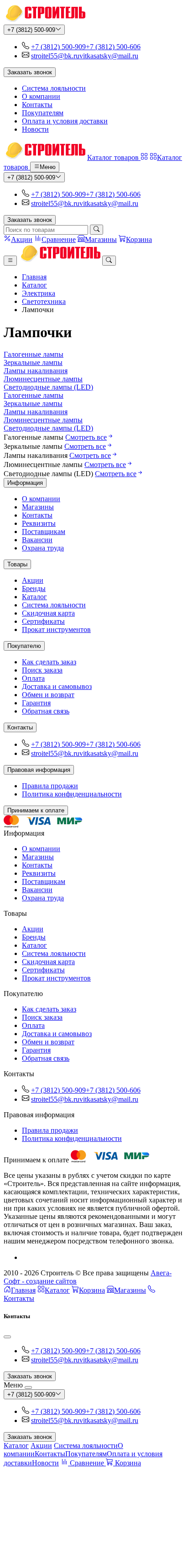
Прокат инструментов (56, 629)
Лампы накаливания (36, 371)
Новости (35, 129)
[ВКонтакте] (25, 1257)
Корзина (92, 1290)
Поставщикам (43, 531)
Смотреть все (86, 437)
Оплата (33, 678)
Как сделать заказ (49, 662)
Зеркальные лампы (33, 362)
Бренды (34, 588)
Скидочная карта (48, 613)
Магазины (38, 507)
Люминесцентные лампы (43, 379)
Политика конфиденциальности (72, 794)
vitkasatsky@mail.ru (108, 56)
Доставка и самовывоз (57, 686)
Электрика (38, 293)
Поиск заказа (42, 670)
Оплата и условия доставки (65, 121)
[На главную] (44, 20)
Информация (25, 482)
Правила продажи (50, 786)
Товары (17, 564)
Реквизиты (39, 523)
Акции (32, 580)
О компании (41, 96)
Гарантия (36, 703)
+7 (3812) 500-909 (31, 29)
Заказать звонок (29, 72)
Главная (34, 277)
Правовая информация (38, 769)
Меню (48, 167)
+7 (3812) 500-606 (113, 47)
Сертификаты (43, 621)
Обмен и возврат (48, 695)
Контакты (37, 104)
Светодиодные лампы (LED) (48, 387)
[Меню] (10, 261)
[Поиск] (96, 230)
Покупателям (42, 113)
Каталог (34, 285)
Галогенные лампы (33, 354)
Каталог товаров (114, 157)
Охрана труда (43, 548)
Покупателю (24, 645)
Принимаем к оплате (35, 810)
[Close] (7, 1337)
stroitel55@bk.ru (55, 56)
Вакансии (37, 540)
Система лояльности (54, 88)
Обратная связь (45, 711)
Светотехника (44, 301)
